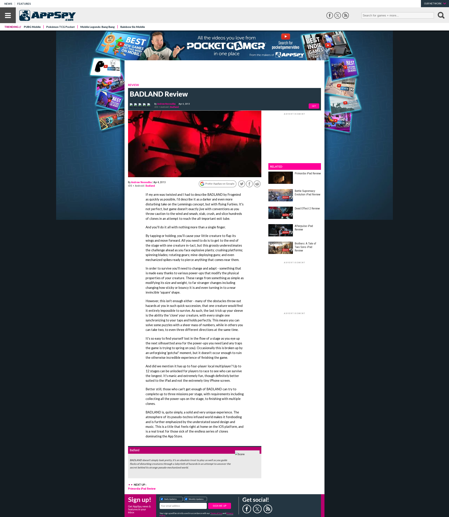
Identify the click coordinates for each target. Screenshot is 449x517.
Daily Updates (170, 499)
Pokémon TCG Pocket (60, 26)
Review (133, 85)
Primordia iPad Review (142, 488)
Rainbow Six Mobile (132, 26)
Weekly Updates (196, 499)
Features (24, 3)
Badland (174, 107)
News (8, 3)
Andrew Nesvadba (166, 103)
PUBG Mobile (32, 26)
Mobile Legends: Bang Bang (97, 26)
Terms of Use (216, 513)
